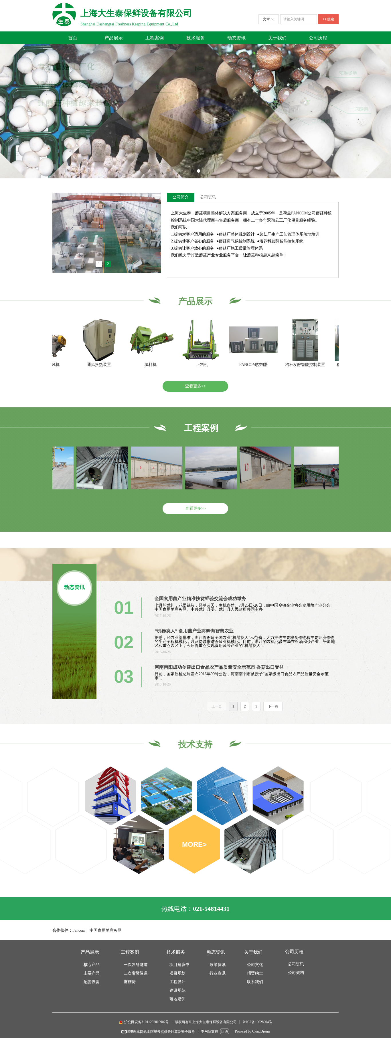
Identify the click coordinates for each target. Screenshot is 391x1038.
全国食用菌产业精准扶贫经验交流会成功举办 (200, 598)
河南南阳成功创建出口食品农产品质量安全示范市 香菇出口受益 (219, 667)
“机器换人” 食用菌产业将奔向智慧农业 (194, 630)
